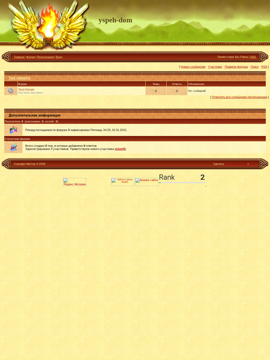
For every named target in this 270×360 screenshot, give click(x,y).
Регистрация (45, 56)
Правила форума (236, 66)
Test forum (26, 89)
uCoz (253, 163)
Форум (30, 56)
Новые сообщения (193, 66)
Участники (215, 66)
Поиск (254, 66)
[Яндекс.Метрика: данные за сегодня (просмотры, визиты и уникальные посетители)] (74, 182)
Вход (59, 56)
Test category (19, 78)
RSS (253, 56)
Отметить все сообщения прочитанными (239, 97)
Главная (19, 56)
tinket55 (120, 148)
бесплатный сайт (236, 163)
